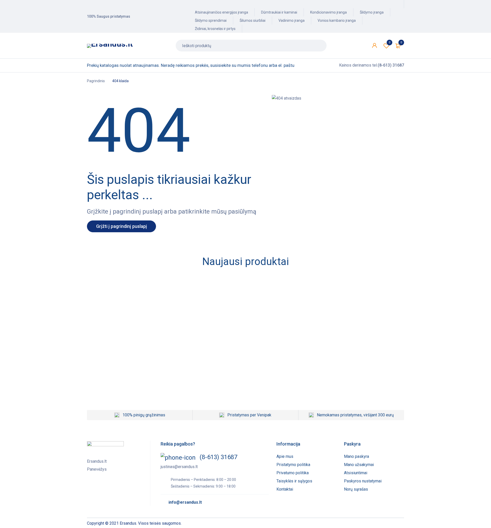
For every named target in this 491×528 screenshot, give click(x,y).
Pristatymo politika (293, 464)
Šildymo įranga (372, 12)
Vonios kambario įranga (337, 20)
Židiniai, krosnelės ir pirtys (215, 29)
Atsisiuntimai (355, 472)
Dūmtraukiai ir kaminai (279, 12)
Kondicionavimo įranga (328, 12)
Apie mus (284, 456)
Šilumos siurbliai (252, 20)
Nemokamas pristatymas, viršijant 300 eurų (355, 415)
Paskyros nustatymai (363, 481)
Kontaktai (284, 489)
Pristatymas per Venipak (249, 415)
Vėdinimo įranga (291, 20)
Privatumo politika (292, 472)
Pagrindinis (96, 81)
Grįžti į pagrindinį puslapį (121, 226)
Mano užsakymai (359, 464)
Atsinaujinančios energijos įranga (221, 12)
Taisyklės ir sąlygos (294, 481)
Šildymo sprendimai (211, 20)
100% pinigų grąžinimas (143, 415)
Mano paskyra (356, 456)
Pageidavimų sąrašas (389, 42)
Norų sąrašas (356, 489)
